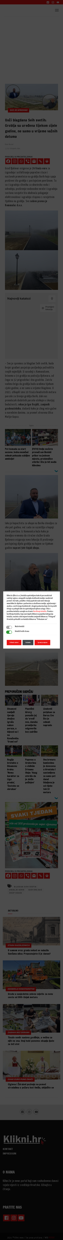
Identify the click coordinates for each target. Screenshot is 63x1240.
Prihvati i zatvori (14, 642)
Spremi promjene (42, 642)
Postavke (27, 642)
